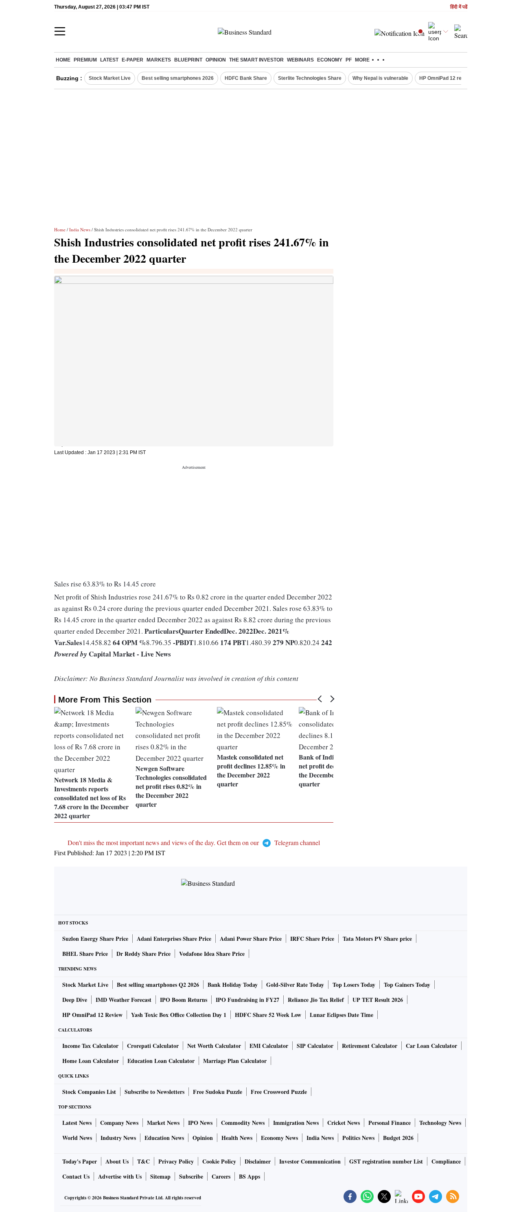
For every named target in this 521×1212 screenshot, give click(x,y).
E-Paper (132, 59)
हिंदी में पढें (458, 7)
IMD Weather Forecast (123, 999)
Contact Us (76, 1176)
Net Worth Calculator (214, 1045)
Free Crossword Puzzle (279, 1091)
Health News (236, 1137)
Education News (164, 1137)
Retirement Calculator (369, 1045)
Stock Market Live (110, 78)
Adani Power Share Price (251, 938)
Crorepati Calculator (153, 1045)
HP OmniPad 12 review (445, 78)
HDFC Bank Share (246, 78)
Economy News (279, 1137)
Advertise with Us (120, 1176)
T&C (143, 1161)
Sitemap (160, 1176)
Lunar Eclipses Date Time (341, 1014)
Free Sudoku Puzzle (217, 1091)
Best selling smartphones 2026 (178, 78)
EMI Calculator (269, 1045)
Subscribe (191, 1176)
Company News (119, 1122)
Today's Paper (79, 1161)
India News (79, 229)
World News (77, 1137)
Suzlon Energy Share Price (95, 938)
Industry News (118, 1137)
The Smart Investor (256, 59)
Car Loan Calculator (431, 1045)
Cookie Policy (219, 1161)
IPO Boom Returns (183, 999)
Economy (329, 59)
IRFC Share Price (312, 938)
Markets (159, 59)
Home (63, 59)
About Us (117, 1161)
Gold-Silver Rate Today (295, 984)
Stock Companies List (89, 1091)
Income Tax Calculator (90, 1045)
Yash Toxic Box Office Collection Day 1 (178, 1014)
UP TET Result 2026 (377, 999)
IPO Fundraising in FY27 (247, 999)
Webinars (300, 59)
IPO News (200, 1122)
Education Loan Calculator (161, 1060)
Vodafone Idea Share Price (212, 953)
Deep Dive (74, 999)
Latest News (77, 1122)
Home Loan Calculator (90, 1060)
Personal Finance (389, 1122)
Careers (221, 1176)
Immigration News (296, 1122)
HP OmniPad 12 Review (92, 1014)
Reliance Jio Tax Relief (316, 999)
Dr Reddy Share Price (143, 953)
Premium (85, 59)
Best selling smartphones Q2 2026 (158, 984)
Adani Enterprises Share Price (174, 938)
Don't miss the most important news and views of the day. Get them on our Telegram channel (194, 842)
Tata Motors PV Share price (377, 938)
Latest (109, 59)
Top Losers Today (354, 984)
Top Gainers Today (407, 984)
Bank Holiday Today (233, 984)
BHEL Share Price (85, 953)
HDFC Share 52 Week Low (268, 1014)
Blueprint (188, 59)
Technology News (440, 1122)
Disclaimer (258, 1161)
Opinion (216, 59)
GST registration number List (386, 1161)
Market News (163, 1122)
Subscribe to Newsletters (154, 1091)
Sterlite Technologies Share (309, 78)
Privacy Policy (176, 1161)
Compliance (446, 1161)
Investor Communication (310, 1161)
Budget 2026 (398, 1137)
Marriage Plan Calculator (235, 1060)
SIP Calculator (315, 1045)
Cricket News (343, 1122)
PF (349, 59)
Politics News (358, 1137)
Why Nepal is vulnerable (380, 78)
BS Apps (249, 1176)
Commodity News (243, 1122)
